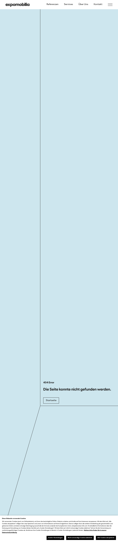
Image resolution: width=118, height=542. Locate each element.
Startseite (51, 400)
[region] (59, 529)
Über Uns (83, 4)
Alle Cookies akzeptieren (105, 537)
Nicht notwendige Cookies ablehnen (80, 537)
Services (68, 4)
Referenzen (52, 4)
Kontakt (98, 4)
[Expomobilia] (18, 5)
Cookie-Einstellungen (55, 537)
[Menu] (110, 4)
